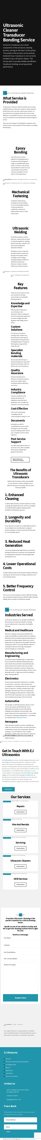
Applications (9, 1070)
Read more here (21, 717)
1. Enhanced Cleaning (14, 496)
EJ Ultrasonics (8, 760)
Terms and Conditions (12, 1076)
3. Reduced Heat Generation (17, 543)
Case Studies (9, 1073)
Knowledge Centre (11, 1064)
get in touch (26, 775)
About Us (8, 1059)
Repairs (20, 806)
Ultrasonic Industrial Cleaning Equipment (17, 1062)
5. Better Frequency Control (18, 587)
